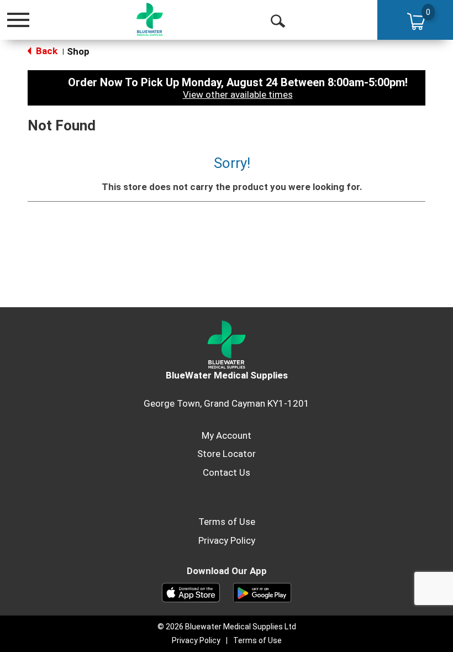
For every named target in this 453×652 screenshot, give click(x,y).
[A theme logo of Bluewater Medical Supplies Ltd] (149, 19)
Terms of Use (226, 521)
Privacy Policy (226, 540)
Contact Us (226, 472)
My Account (226, 435)
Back (45, 50)
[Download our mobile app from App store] (191, 591)
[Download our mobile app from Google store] (262, 591)
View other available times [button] (238, 94)
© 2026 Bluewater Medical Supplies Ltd (226, 626)
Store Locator (226, 453)
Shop (78, 51)
